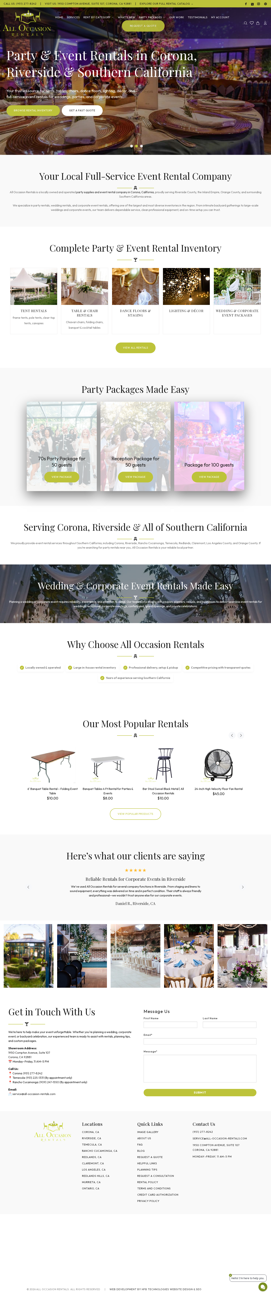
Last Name (210, 1018)
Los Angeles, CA (94, 1169)
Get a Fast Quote (82, 110)
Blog (141, 1151)
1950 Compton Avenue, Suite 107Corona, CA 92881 (216, 1147)
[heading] (200, 1011)
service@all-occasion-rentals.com (34, 1094)
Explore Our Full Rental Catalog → (167, 3)
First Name (151, 1018)
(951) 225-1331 (35, 1078)
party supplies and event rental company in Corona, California (115, 192)
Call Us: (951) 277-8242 (20, 3)
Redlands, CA (92, 1157)
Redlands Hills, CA (96, 1176)
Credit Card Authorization (157, 1194)
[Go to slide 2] (136, 146)
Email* (148, 1035)
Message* (150, 1051)
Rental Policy (147, 1182)
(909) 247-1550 (49, 1082)
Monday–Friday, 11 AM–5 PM (212, 1156)
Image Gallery (148, 1132)
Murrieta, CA (91, 1182)
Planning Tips (147, 1169)
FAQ (140, 1144)
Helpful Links (147, 1163)
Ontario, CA (90, 1188)
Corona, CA (90, 1132)
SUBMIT (200, 1092)
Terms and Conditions (154, 1188)
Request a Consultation (155, 1176)
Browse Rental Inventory (33, 110)
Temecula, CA (92, 1144)
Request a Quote (150, 1157)
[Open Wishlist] (252, 23)
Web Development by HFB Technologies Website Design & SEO (155, 1289)
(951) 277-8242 (32, 1073)
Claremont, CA (93, 1163)
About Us (144, 1138)
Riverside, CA (91, 1138)
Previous (232, 735)
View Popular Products (135, 814)
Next (240, 735)
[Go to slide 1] (131, 146)
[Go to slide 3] (141, 146)
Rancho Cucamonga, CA (99, 1151)
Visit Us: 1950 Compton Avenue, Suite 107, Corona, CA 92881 (88, 3)
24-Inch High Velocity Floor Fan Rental (218, 789)
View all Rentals (135, 347)
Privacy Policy (148, 1201)
